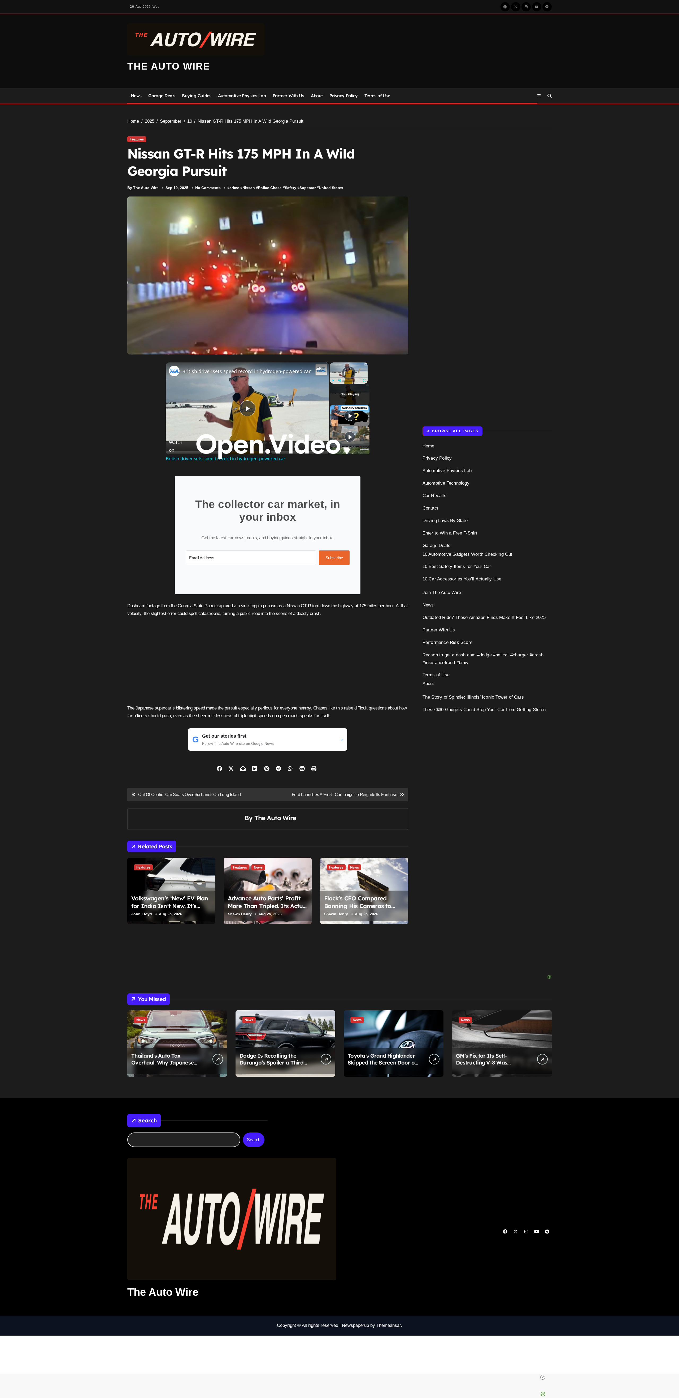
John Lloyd (141, 914)
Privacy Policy (343, 95)
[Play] (333, 380)
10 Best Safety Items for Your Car (457, 566)
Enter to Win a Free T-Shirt (450, 533)
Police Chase (270, 188)
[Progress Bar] (349, 377)
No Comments (208, 188)
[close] (440, 1377)
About (317, 95)
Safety (290, 188)
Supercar (307, 188)
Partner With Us (288, 95)
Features (137, 139)
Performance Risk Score (447, 642)
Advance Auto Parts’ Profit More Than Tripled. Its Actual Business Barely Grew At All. (268, 906)
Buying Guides (196, 95)
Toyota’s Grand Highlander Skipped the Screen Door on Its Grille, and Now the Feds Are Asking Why (382, 1066)
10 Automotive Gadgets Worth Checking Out (467, 554)
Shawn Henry (240, 914)
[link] (174, 371)
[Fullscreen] (365, 380)
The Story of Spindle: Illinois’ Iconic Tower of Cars (473, 697)
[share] (318, 369)
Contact (430, 508)
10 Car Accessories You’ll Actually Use (462, 579)
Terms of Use (377, 95)
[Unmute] (339, 380)
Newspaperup (355, 1325)
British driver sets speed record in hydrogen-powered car (246, 371)
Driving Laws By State (445, 520)
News (136, 95)
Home (428, 445)
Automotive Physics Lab (242, 95)
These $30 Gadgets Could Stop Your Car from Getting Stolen (484, 709)
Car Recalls (434, 495)
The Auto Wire (168, 66)
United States (331, 188)
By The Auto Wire (143, 188)
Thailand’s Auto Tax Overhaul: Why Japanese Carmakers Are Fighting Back (162, 1066)
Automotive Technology (446, 483)
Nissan (248, 188)
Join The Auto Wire (442, 592)
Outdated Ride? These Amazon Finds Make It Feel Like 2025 (484, 617)
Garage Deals (161, 95)
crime (234, 188)
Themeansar (388, 1325)
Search (147, 1120)
